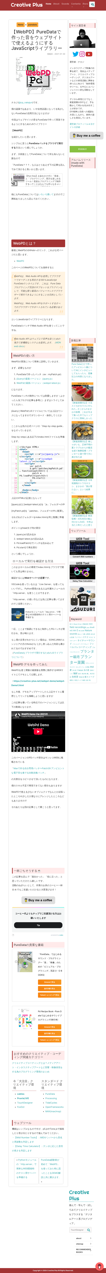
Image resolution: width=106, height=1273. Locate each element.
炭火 (79, 674)
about (78, 1238)
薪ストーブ (89, 677)
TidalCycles (51, 1102)
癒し (88, 674)
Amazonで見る (49, 982)
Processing (51, 1098)
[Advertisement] (38, 221)
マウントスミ (89, 663)
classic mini (87, 624)
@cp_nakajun (25, 102)
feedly (82, 149)
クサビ (91, 637)
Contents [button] (76, 3)
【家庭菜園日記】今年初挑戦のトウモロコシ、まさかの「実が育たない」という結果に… (82, 486)
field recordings (78, 627)
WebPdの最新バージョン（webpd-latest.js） (39, 383)
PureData (50, 1094)
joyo (88, 627)
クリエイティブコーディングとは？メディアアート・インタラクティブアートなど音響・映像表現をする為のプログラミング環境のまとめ (37, 1067)
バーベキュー (84, 644)
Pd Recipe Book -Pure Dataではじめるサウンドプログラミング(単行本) (50, 1015)
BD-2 (71, 624)
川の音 (74, 670)
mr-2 (75, 630)
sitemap (79, 1244)
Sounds (65, 3)
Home (48, 3)
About (56, 3)
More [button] (85, 3)
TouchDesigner (25, 1102)
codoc (61, 935)
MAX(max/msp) (53, 1111)
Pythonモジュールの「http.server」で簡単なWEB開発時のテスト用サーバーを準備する (26, 1169)
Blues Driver (78, 624)
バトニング (76, 644)
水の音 (86, 670)
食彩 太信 (85, 680)
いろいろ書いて (46, 194)
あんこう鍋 (81, 634)
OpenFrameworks (54, 1107)
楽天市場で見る (49, 988)
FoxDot (20, 1107)
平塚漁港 (80, 670)
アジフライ (78, 637)
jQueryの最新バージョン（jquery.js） (35, 378)
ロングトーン (80, 667)
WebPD (20, 261)
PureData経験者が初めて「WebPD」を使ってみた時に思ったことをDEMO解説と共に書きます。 (51, 1169)
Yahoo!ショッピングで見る (49, 995)
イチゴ (85, 637)
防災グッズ (78, 680)
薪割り (72, 680)
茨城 (80, 677)
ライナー (72, 667)
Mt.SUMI (81, 631)
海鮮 (75, 673)
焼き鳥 (84, 674)
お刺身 (88, 634)
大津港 (87, 667)
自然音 (75, 676)
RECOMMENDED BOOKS (83, 1250)
